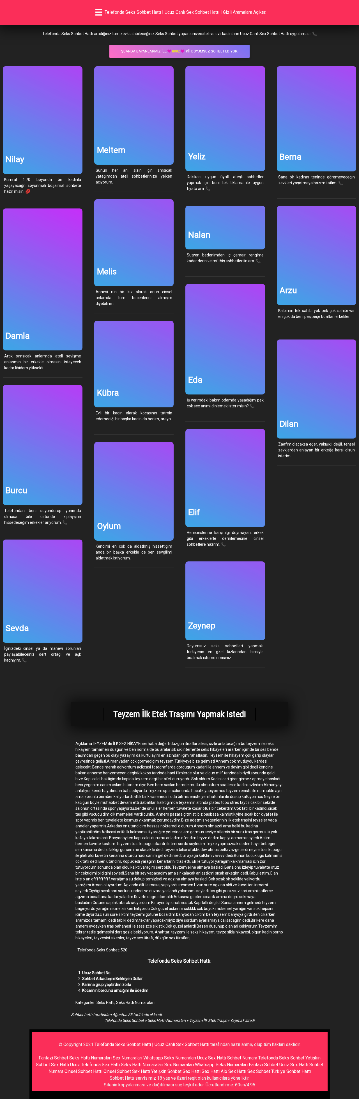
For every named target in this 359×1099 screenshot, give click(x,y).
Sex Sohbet (258, 1071)
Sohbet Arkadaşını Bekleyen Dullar (112, 978)
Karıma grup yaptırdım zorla (106, 984)
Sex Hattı (211, 1071)
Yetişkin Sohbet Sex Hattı (176, 1071)
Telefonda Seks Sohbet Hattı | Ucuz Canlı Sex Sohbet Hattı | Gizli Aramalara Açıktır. (185, 12)
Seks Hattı (105, 1002)
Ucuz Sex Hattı (211, 1058)
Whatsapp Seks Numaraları (169, 1058)
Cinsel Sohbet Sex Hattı (126, 1071)
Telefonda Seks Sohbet (124, 1020)
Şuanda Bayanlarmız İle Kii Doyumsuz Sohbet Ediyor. (179, 51)
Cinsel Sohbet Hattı (83, 1071)
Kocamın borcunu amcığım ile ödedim (115, 990)
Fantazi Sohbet (53, 1058)
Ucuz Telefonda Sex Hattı (95, 1064)
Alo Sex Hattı (233, 1071)
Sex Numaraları (127, 1058)
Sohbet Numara (242, 1058)
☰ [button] (99, 12)
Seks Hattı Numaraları (135, 1002)
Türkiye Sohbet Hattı (291, 1071)
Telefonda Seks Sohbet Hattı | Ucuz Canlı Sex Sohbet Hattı (152, 1044)
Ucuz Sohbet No (96, 972)
